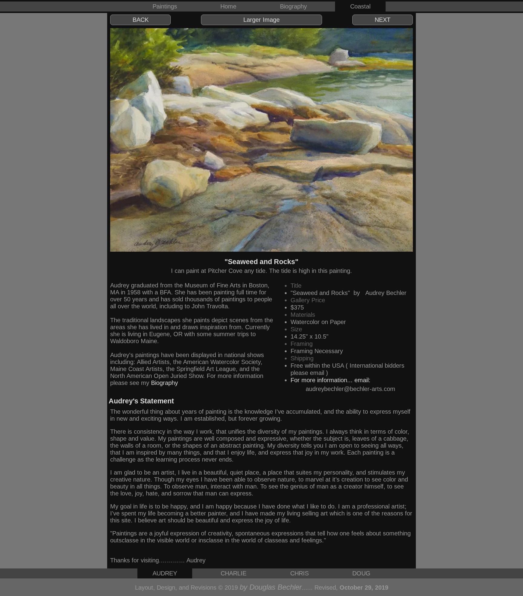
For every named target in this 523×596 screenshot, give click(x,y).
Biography (293, 6)
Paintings (165, 6)
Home (228, 6)
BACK (141, 19)
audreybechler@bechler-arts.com (350, 389)
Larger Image (261, 19)
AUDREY (165, 573)
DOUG (361, 573)
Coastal (360, 6)
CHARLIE (233, 573)
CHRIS (299, 573)
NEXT (382, 19)
